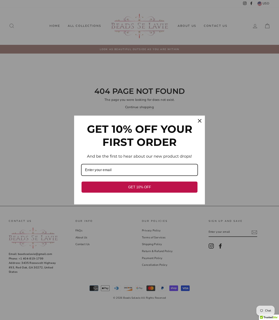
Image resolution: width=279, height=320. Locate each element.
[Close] (199, 121)
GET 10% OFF (139, 187)
